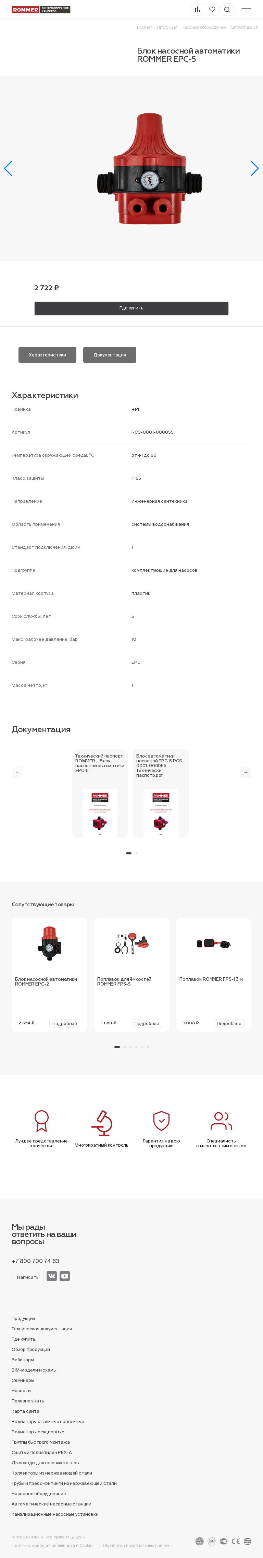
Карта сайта (25, 1411)
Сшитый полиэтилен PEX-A (42, 1452)
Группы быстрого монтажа (41, 1442)
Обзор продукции (31, 1349)
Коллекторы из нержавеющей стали (52, 1473)
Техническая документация (42, 1328)
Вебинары (23, 1359)
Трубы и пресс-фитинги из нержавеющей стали (64, 1483)
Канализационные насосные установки (55, 1514)
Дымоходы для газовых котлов (45, 1462)
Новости (21, 1390)
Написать (27, 1277)
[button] (8, 168)
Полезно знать (28, 1400)
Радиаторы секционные (38, 1431)
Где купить (131, 307)
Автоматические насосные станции (51, 1503)
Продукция (167, 27)
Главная (145, 27)
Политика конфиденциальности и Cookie (52, 1545)
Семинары (23, 1380)
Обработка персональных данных (136, 1545)
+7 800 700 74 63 (35, 1261)
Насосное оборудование (203, 27)
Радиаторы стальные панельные (48, 1421)
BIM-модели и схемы (34, 1370)
